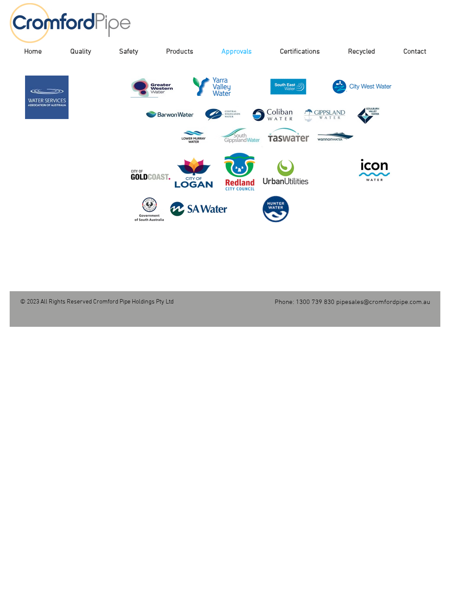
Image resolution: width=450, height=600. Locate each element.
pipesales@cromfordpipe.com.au (383, 302)
